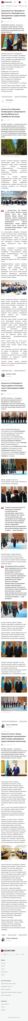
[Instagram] (2, 22)
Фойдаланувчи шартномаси (8, 983)
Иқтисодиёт (4, 972)
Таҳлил (3, 969)
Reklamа (3, 1010)
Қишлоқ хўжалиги (20, 370)
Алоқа (2, 1007)
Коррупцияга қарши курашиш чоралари (11, 992)
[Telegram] (8, 22)
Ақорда (16, 6)
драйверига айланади (7, 365)
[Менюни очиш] (25, 2)
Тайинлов (21, 6)
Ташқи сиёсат (12, 935)
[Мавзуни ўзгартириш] (20, 2)
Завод (4, 935)
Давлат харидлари (6, 995)
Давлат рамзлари (6, 989)
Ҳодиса (3, 963)
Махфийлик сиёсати (6, 986)
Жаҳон (3, 974)
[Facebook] (11, 22)
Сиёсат (3, 966)
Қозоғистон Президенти (9, 721)
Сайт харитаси (5, 1004)
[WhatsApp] (5, 22)
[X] (14, 22)
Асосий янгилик (7, 96)
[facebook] (11, 954)
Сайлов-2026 (9, 6)
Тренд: (3, 5)
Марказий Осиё (7, 370)
